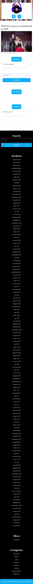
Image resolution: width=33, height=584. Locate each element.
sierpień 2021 (16, 278)
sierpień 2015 (16, 445)
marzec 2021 (16, 292)
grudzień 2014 (17, 468)
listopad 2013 (16, 502)
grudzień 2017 (17, 376)
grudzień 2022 (17, 252)
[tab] (13, 16)
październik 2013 (16, 505)
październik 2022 (16, 255)
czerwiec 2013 (17, 511)
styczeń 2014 (16, 499)
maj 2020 (16, 312)
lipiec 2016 (17, 419)
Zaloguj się (16, 539)
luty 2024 (16, 211)
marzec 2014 (16, 494)
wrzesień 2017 (17, 384)
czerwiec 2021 (17, 283)
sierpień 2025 (16, 174)
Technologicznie (16, 571)
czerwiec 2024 (17, 208)
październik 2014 (16, 474)
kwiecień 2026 (17, 159)
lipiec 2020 (17, 309)
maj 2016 (16, 422)
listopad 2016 (16, 413)
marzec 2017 (16, 401)
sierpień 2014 (16, 479)
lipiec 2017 (17, 390)
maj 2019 (16, 344)
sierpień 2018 (16, 355)
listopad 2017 (16, 378)
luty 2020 (16, 318)
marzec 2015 (16, 459)
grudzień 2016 (17, 410)
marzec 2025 (16, 188)
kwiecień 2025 (17, 185)
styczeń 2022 (16, 263)
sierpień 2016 (16, 416)
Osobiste (16, 568)
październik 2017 (16, 381)
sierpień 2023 (16, 229)
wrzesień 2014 (17, 476)
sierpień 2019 (16, 335)
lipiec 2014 (17, 482)
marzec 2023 (16, 243)
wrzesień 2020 (17, 306)
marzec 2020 (16, 315)
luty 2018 (16, 370)
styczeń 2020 (16, 321)
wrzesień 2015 (17, 442)
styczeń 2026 (16, 162)
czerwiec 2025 (17, 180)
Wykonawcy (16, 574)
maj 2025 (16, 182)
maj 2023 (16, 237)
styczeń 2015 (16, 465)
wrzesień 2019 (17, 332)
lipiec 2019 (17, 338)
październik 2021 (16, 272)
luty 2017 (16, 404)
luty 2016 (16, 427)
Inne (16, 559)
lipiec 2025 (17, 177)
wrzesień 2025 (17, 171)
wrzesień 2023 (17, 226)
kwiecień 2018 (17, 367)
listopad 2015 (16, 436)
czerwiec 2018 (17, 361)
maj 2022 (16, 257)
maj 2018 (16, 364)
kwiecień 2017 (17, 399)
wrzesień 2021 (17, 275)
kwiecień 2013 (17, 517)
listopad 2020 (16, 303)
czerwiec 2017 (17, 393)
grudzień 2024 (17, 194)
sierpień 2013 (16, 508)
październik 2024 (16, 197)
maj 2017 (16, 396)
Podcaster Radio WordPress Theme (12, 581)
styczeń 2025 (16, 191)
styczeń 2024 (16, 214)
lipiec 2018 (17, 358)
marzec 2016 (16, 424)
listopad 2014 (16, 471)
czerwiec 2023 (17, 234)
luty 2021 (16, 295)
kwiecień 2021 (17, 289)
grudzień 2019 (17, 324)
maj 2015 (16, 453)
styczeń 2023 (16, 249)
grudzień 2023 (17, 217)
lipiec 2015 (17, 448)
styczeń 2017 (16, 407)
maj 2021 (16, 286)
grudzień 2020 (17, 301)
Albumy (16, 556)
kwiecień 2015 (17, 456)
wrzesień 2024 (17, 200)
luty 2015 (16, 462)
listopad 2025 (16, 165)
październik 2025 (16, 168)
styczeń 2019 (16, 350)
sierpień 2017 (16, 387)
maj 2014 (16, 488)
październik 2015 (16, 439)
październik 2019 (16, 329)
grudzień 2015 (17, 433)
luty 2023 (16, 246)
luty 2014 (16, 497)
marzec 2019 (16, 347)
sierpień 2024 (16, 203)
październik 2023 (16, 223)
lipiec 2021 (17, 280)
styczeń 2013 (16, 525)
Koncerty (16, 562)
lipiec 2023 (17, 231)
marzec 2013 (16, 520)
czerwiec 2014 (17, 485)
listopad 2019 (16, 327)
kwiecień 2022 (17, 260)
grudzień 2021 (17, 266)
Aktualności (16, 553)
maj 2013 (16, 514)
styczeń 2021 (16, 298)
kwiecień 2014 (17, 491)
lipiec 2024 (17, 205)
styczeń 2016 (16, 430)
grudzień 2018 (17, 352)
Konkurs (16, 565)
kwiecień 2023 (17, 240)
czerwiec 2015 (17, 450)
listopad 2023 (16, 220)
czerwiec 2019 (17, 341)
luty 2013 (16, 522)
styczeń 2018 (16, 373)
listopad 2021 (16, 269)
